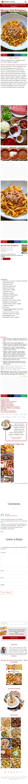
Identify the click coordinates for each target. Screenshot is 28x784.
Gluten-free (15, 414)
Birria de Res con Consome (9, 410)
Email (2, 577)
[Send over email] (24, 55)
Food (10, 414)
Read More (14, 656)
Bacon (2, 414)
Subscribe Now (14, 637)
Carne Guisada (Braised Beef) (10, 412)
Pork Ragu (4, 409)
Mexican (14, 417)
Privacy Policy (15, 777)
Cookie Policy (23, 777)
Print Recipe (6, 258)
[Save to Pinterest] (4, 55)
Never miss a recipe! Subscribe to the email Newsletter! (14, 5)
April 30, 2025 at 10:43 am (11, 515)
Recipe (23, 417)
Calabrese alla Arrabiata (8, 404)
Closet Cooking (8, 2)
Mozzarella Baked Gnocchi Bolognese (12, 408)
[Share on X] (10, 55)
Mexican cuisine (5, 64)
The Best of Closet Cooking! (17, 634)
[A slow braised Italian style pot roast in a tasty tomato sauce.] (7, 456)
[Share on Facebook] (17, 55)
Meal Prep (8, 417)
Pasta (18, 417)
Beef (7, 414)
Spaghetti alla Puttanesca (8, 405)
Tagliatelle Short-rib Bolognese (10, 401)
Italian (21, 414)
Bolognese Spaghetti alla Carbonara (11, 406)
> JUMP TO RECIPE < (14, 58)
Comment (3, 552)
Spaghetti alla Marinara (8, 403)
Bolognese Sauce (6, 400)
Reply (2, 531)
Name (2, 570)
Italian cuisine (15, 64)
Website (2, 584)
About (2, 777)
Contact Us (8, 777)
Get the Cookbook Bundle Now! (16, 438)
